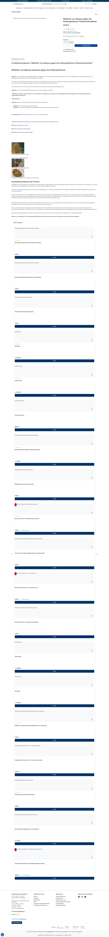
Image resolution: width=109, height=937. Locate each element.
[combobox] (53, 4)
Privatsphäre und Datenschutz (40, 905)
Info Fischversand (60, 903)
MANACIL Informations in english (20, 125)
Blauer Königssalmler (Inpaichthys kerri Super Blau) (28, 277)
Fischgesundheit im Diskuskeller (63, 901)
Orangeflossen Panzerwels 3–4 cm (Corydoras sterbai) (28, 760)
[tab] (15, 59)
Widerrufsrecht (37, 899)
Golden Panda (18, 380)
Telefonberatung (59, 898)
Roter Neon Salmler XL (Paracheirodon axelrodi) (27, 518)
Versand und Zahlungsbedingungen (42, 903)
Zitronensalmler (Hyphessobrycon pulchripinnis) (27, 829)
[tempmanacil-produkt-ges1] (36, 31)
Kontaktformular (22, 919)
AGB (35, 901)
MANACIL (21, 128)
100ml (71, 42)
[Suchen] (65, 4)
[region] (36, 33)
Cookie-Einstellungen (60, 896)
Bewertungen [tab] (21, 58)
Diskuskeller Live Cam (61, 899)
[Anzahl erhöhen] (73, 45)
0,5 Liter (66, 42)
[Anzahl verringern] (64, 45)
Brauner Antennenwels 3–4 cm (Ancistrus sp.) (26, 587)
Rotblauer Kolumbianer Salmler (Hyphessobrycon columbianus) (31, 725)
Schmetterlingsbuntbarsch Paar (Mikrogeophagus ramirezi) (30, 863)
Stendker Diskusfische (61, 905)
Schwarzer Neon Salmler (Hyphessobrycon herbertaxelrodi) (30, 553)
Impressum (36, 898)
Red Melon (17, 346)
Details (54, 257)
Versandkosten (50, 931)
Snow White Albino (19, 415)
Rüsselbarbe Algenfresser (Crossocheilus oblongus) (28, 242)
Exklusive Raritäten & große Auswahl (44, 0)
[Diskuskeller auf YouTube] (85, 897)
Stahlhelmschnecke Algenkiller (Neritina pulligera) (27, 449)
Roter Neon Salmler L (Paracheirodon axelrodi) (26, 622)
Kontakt (35, 896)
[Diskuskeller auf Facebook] (79, 897)
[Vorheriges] (12, 554)
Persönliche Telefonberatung (23, 0)
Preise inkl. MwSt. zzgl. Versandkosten (71, 32)
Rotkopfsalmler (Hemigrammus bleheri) (25, 794)
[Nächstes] (97, 554)
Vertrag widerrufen (16, 922)
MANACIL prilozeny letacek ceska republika (23, 132)
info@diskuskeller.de (20, 911)
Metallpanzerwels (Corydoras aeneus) (24, 484)
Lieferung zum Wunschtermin (87, 0)
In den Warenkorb (86, 45)
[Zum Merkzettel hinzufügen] (92, 236)
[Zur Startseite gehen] (18, 4)
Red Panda (17, 691)
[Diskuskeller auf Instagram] (82, 897)
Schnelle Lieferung (65, 0)
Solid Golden (18, 656)
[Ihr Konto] (88, 4)
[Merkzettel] (85, 4)
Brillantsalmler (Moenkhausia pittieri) (24, 311)
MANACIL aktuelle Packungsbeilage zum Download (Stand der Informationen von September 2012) (35, 121)
